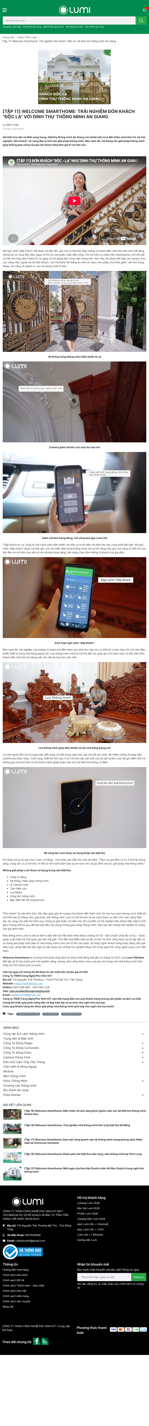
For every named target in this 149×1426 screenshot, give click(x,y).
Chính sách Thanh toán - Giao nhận (23, 1285)
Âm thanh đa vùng (15, 1090)
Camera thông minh (16, 1057)
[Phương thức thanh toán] (128, 1329)
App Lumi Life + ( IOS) (90, 1229)
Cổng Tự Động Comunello (21, 1048)
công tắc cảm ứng (12, 26)
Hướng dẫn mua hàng (16, 1269)
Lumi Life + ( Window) (90, 1234)
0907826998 (33, 1235)
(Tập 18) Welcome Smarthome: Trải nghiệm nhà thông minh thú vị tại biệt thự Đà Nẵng (77, 1125)
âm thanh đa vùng (32, 26)
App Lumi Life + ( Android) (92, 1224)
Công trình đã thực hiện (28, 1014)
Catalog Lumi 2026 (88, 1202)
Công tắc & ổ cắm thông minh (24, 1034)
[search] (141, 20)
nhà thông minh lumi (71, 1014)
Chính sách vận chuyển (16, 1301)
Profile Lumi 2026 (87, 1213)
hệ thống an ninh (74, 26)
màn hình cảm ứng (94, 26)
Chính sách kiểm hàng (16, 1296)
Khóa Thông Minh (15, 1081)
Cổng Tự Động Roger (18, 1043)
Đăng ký (139, 1277)
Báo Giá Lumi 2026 (88, 1208)
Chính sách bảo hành (15, 1274)
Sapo (10, 1329)
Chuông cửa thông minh (19, 1085)
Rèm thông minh (14, 1076)
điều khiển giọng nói (53, 26)
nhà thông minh (50, 1014)
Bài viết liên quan (17, 1105)
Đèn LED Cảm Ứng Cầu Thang (24, 1062)
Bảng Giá (8, 1306)
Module (8, 1071)
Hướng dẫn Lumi (87, 1239)
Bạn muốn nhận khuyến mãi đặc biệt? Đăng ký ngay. (108, 1269)
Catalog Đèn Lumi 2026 (91, 1218)
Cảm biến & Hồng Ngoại (20, 1066)
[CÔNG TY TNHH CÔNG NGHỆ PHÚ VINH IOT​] (75, 10)
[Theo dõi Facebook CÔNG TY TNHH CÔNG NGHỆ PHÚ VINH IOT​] (37, 1341)
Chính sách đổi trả (13, 1280)
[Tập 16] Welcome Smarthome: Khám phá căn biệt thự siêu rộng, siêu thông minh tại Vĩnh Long (83, 1153)
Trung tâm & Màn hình (18, 1038)
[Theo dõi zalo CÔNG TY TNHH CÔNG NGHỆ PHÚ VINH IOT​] (45, 1341)
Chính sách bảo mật (14, 1290)
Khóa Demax (12, 1095)
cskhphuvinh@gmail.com (30, 1240)
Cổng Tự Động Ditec (17, 1052)
